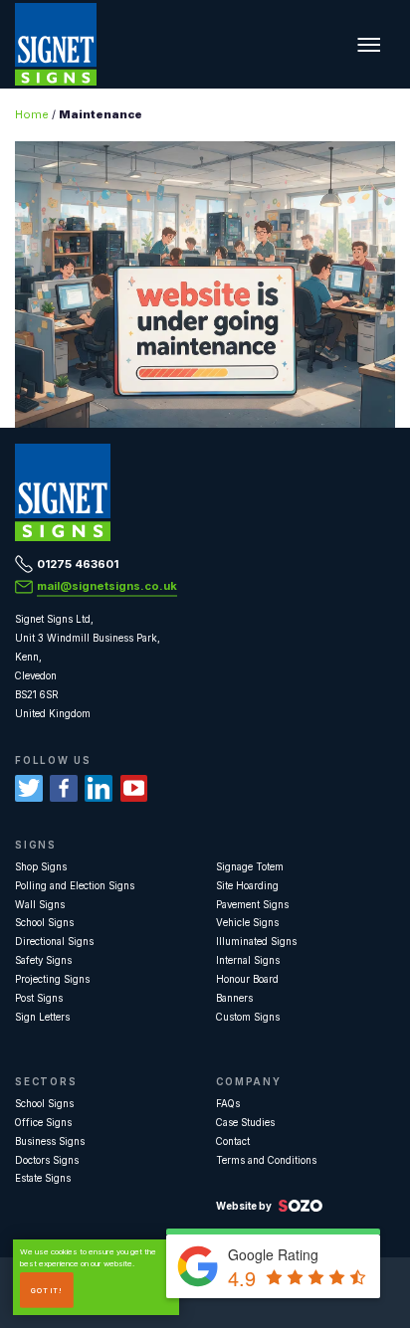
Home (32, 114)
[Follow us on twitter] (29, 789)
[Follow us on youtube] (134, 789)
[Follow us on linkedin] (98, 789)
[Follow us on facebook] (64, 789)
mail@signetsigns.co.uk (107, 586)
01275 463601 (77, 564)
